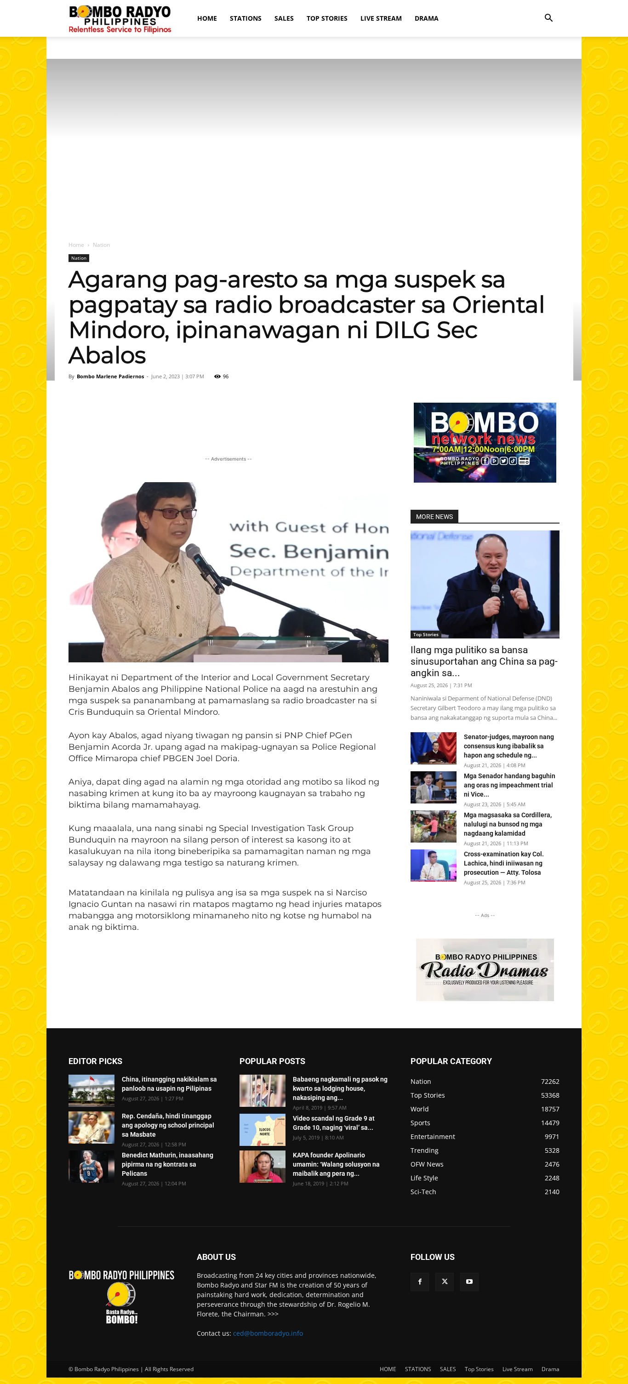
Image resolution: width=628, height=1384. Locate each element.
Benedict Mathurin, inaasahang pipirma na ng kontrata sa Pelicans (167, 1164)
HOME (207, 18)
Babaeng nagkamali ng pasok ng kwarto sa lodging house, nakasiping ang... (340, 1088)
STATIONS (246, 18)
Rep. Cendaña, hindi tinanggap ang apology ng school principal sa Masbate (168, 1125)
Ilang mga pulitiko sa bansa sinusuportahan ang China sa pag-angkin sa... (484, 661)
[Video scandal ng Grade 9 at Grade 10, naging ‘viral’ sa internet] (262, 1130)
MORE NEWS (434, 516)
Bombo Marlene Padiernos (110, 376)
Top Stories (327, 18)
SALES (284, 18)
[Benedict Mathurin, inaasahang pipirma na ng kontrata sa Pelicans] (91, 1166)
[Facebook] (420, 1282)
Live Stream (381, 18)
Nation (78, 258)
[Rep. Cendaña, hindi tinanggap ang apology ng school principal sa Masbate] (91, 1127)
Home (76, 245)
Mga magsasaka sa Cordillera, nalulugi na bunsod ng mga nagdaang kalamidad (508, 824)
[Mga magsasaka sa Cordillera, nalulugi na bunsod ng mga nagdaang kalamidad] (434, 826)
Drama (427, 18)
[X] (444, 1282)
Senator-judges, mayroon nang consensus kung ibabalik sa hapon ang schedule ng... (509, 746)
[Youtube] (469, 1282)
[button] (548, 19)
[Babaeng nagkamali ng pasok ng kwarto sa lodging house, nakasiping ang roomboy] (262, 1091)
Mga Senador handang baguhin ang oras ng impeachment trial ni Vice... (509, 785)
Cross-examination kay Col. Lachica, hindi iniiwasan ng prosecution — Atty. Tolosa (504, 863)
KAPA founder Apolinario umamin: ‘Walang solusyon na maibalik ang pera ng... (336, 1164)
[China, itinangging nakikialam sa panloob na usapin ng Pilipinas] (91, 1091)
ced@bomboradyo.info (268, 1333)
